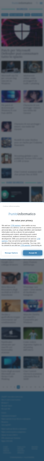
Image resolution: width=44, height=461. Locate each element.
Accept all (33, 253)
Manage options (11, 253)
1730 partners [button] (16, 225)
